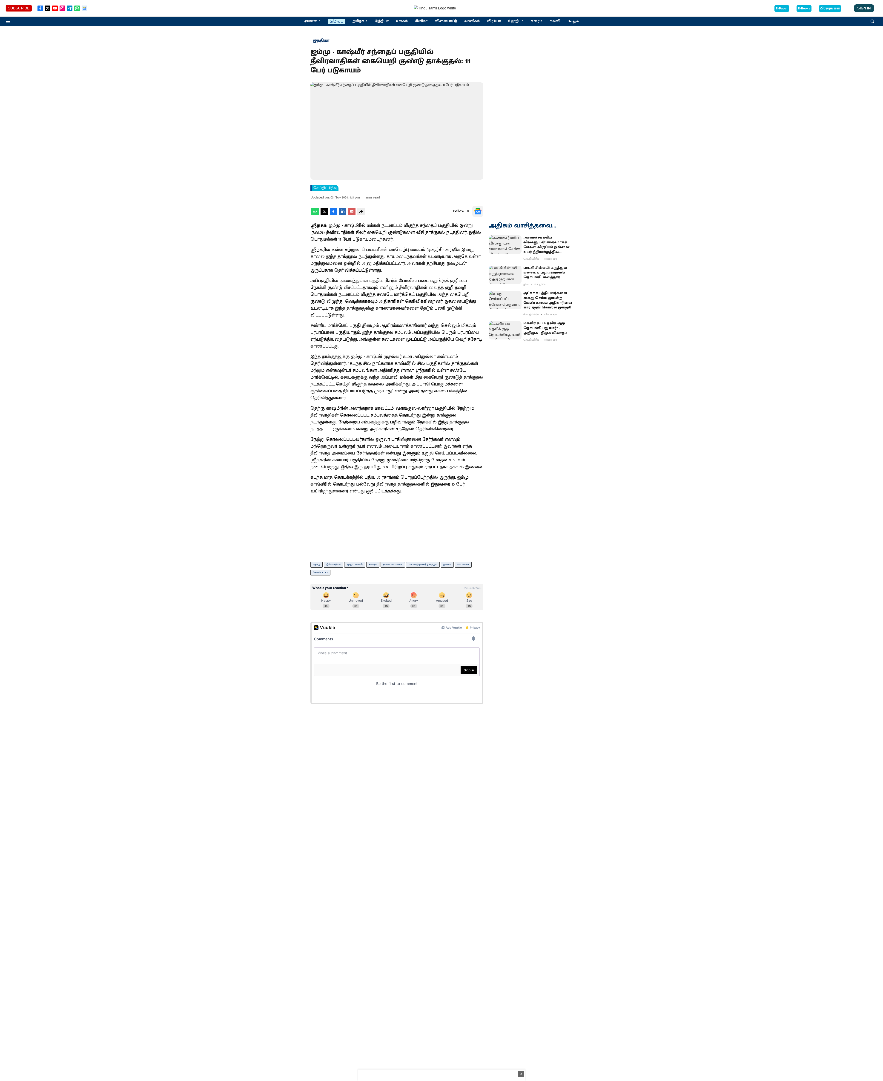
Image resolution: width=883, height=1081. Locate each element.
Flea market (463, 564)
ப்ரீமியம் (336, 21)
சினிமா (421, 21)
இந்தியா (382, 21)
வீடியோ (494, 21)
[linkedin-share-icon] (342, 214)
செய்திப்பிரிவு (325, 188)
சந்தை (316, 564)
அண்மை (312, 21)
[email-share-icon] (351, 214)
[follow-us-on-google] (477, 211)
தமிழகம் (360, 21)
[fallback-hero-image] (505, 244)
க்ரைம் (536, 21)
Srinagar (373, 564)
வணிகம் (472, 21)
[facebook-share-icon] (333, 214)
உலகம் (402, 21)
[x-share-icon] (324, 214)
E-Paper (782, 8)
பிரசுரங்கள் (830, 8)
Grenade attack (320, 572)
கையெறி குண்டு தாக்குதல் (423, 564)
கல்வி (555, 21)
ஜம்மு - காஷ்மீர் (355, 564)
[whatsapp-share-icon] (315, 214)
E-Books (804, 8)
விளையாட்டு (446, 21)
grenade (447, 564)
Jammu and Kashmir (392, 564)
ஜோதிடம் (515, 21)
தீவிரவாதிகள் (333, 564)
